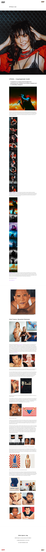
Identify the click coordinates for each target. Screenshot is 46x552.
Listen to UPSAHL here (11, 280)
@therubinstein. (16, 352)
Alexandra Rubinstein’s (20, 344)
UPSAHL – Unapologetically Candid (19, 79)
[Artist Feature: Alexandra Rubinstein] (23, 314)
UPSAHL (10, 272)
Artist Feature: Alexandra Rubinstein (19, 319)
